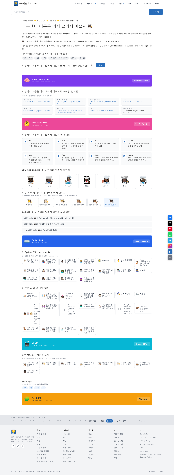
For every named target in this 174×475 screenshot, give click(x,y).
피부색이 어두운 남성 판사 (49, 279)
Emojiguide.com (27, 21)
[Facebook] (13, 446)
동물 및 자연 (41, 455)
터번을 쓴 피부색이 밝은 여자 (30, 261)
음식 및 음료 (41, 458)
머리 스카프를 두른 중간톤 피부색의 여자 (86, 279)
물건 (64, 437)
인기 (130, 3)
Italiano (51, 421)
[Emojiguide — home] (25, 3)
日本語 (101, 421)
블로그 (138, 3)
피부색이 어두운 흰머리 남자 (86, 306)
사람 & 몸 (66, 434)
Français (43, 421)
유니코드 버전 (119, 444)
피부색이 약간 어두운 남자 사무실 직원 (105, 271)
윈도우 (90, 444)
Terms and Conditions (148, 437)
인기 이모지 (118, 448)
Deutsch (33, 421)
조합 (112, 3)
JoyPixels (91, 455)
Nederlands (61, 421)
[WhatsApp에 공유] (170, 234)
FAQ (157, 3)
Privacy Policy (145, 441)
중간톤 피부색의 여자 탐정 (68, 279)
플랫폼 (103, 3)
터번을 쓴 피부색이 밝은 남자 (30, 270)
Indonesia (132, 421)
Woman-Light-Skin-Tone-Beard (105, 295)
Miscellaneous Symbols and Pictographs (133, 111)
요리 (37, 388)
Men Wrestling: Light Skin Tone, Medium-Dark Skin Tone (68, 310)
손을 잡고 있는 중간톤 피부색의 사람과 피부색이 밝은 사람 (49, 295)
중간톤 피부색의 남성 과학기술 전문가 (68, 271)
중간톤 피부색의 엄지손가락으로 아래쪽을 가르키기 (86, 330)
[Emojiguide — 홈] (13, 431)
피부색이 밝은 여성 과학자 (86, 270)
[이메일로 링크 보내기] (170, 257)
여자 (44, 58)
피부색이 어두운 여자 (30, 371)
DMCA (142, 448)
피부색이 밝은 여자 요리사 (49, 363)
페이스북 (91, 441)
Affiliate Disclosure (147, 444)
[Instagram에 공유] (170, 246)
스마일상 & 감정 (69, 451)
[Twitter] (18, 446)
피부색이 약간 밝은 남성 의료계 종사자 (86, 261)
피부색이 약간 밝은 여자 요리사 (86, 364)
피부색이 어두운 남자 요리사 (68, 363)
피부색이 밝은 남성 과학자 (124, 270)
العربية (117, 421)
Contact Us (144, 451)
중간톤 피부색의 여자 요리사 (105, 363)
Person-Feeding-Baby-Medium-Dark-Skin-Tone (143, 262)
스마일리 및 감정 (43, 451)
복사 (100, 65)
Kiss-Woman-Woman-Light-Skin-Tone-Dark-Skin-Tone (68, 296)
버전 (121, 3)
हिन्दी (124, 421)
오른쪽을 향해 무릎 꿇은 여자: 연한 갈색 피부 (86, 295)
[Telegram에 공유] (170, 240)
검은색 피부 (27, 58)
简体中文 (92, 421)
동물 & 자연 (67, 455)
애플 (90, 434)
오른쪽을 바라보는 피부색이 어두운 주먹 (49, 329)
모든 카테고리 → (69, 461)
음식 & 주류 (67, 458)
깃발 (38, 437)
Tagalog (142, 421)
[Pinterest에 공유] (170, 229)
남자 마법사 (123, 294)
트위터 (90, 448)
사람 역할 (52, 21)
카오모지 (148, 3)
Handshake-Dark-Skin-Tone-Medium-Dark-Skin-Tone (143, 308)
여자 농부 (103, 260)
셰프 (37, 58)
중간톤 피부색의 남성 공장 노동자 (49, 261)
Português (73, 421)
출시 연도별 (118, 441)
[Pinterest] (23, 446)
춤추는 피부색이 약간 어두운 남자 (68, 329)
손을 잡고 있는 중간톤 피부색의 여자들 (49, 306)
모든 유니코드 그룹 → (45, 461)
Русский (83, 421)
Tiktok (90, 458)
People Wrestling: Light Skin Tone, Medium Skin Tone (124, 309)
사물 (38, 441)
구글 (90, 437)
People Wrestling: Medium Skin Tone (30, 295)
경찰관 (140, 270)
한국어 (109, 421)
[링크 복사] (170, 251)
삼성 (90, 451)
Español (24, 421)
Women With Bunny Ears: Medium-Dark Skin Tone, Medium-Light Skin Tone (31, 314)
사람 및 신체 (41, 21)
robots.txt (160, 471)
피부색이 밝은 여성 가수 (49, 270)
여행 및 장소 (41, 448)
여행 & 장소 (67, 448)
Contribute (144, 434)
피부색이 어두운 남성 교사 (30, 279)
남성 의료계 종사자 (124, 261)
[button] (37, 102)
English (15, 421)
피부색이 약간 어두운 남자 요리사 (143, 364)
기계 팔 (140, 294)
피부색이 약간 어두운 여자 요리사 (30, 364)
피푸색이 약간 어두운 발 (30, 329)
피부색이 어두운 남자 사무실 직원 (68, 261)
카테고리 (91, 3)
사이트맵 (152, 471)
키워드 (116, 437)
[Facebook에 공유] (170, 217)
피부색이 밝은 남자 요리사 (124, 363)
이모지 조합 (118, 434)
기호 (38, 444)
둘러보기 (79, 3)
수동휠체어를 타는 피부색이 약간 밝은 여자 (105, 306)
